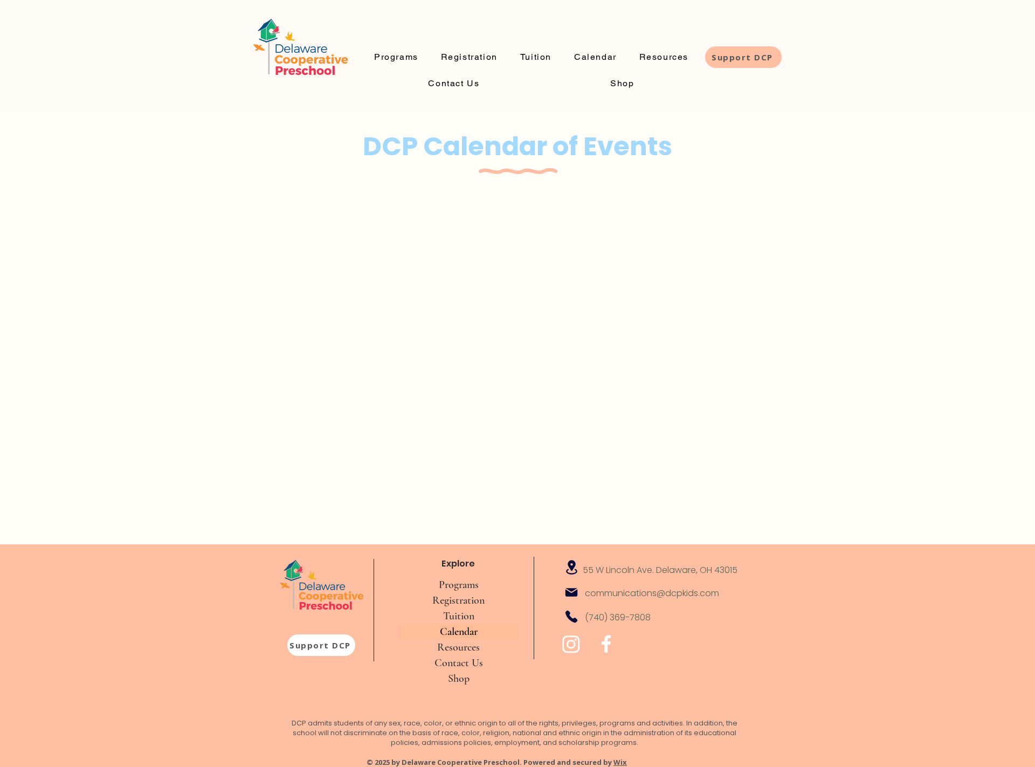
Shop (459, 678)
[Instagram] (571, 643)
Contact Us (458, 663)
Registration (458, 600)
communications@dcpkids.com (652, 593)
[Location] (571, 567)
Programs (459, 584)
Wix (620, 762)
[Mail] (571, 592)
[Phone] (571, 617)
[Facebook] (606, 643)
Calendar (459, 631)
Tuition (458, 616)
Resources (458, 647)
